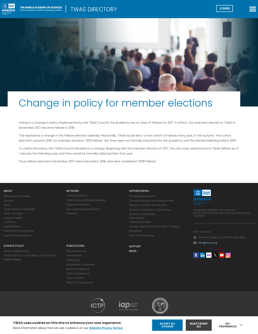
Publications (75, 246)
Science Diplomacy (16, 251)
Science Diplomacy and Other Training (154, 226)
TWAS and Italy (13, 213)
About (8, 191)
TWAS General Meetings (19, 209)
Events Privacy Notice (17, 235)
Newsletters (74, 255)
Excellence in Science (80, 264)
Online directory (76, 195)
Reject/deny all (199, 325)
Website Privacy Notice (19, 231)
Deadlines (135, 231)
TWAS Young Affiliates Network (86, 200)
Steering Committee (17, 196)
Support (135, 246)
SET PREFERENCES (228, 325)
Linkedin (202, 255)
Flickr (208, 255)
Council (9, 200)
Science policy (14, 246)
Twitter (215, 255)
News (132, 251)
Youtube (221, 255)
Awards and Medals (142, 214)
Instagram (228, 255)
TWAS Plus (73, 260)
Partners (71, 213)
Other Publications (78, 273)
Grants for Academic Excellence (150, 210)
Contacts (10, 222)
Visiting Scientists (140, 222)
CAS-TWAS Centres (141, 235)
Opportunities (139, 191)
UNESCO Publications (80, 282)
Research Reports (78, 269)
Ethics (7, 205)
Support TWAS (13, 218)
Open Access (75, 278)
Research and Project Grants (148, 205)
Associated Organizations (83, 209)
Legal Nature (12, 226)
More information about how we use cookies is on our (68, 328)
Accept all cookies (167, 325)
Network (72, 191)
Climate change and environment (151, 200)
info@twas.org (207, 243)
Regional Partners (78, 205)
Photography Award (142, 196)
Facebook (196, 255)
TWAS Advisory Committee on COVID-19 (29, 255)
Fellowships (136, 218)
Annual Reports (76, 251)
